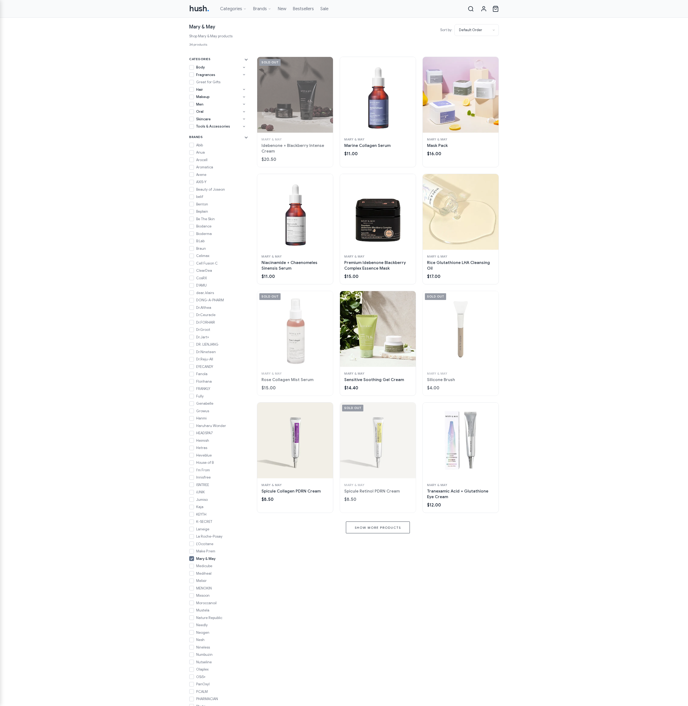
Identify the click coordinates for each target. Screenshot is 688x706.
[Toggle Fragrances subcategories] (244, 74)
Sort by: (446, 30)
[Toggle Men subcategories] (244, 104)
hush (199, 8)
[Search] (471, 9)
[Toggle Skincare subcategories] (244, 119)
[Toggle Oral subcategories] (244, 111)
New (282, 9)
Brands (260, 9)
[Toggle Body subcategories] (244, 67)
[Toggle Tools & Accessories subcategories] (244, 126)
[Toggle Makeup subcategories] (244, 97)
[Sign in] (483, 9)
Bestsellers (303, 9)
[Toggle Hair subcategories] (244, 89)
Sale (324, 9)
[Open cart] (495, 9)
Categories (231, 9)
